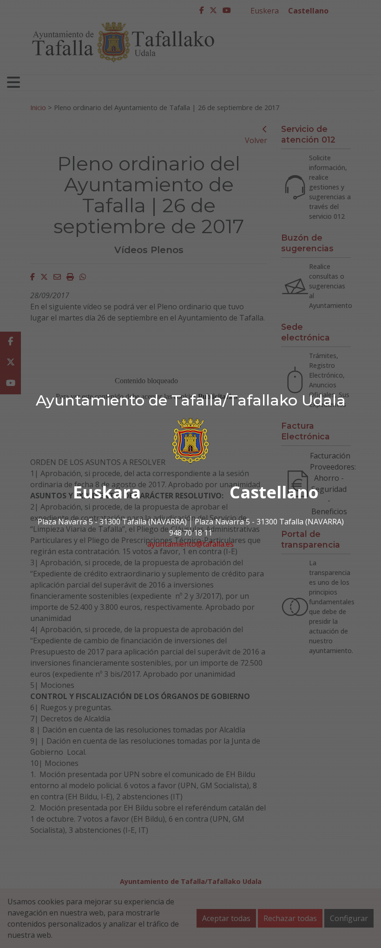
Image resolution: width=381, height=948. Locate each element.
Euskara (107, 492)
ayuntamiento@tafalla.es (190, 544)
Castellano (274, 492)
